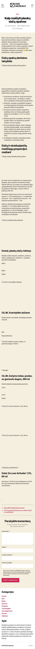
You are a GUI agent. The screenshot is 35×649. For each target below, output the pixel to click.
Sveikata (5, 606)
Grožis (4, 596)
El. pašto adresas (7, 555)
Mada (4, 601)
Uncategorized (7, 611)
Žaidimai (5, 616)
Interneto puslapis (7, 563)
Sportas (4, 603)
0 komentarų (18, 28)
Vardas (4, 547)
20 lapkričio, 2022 (25, 26)
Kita (17, 14)
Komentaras (6, 531)
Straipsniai (10, 645)
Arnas (14, 26)
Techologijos (6, 608)
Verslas (4, 613)
